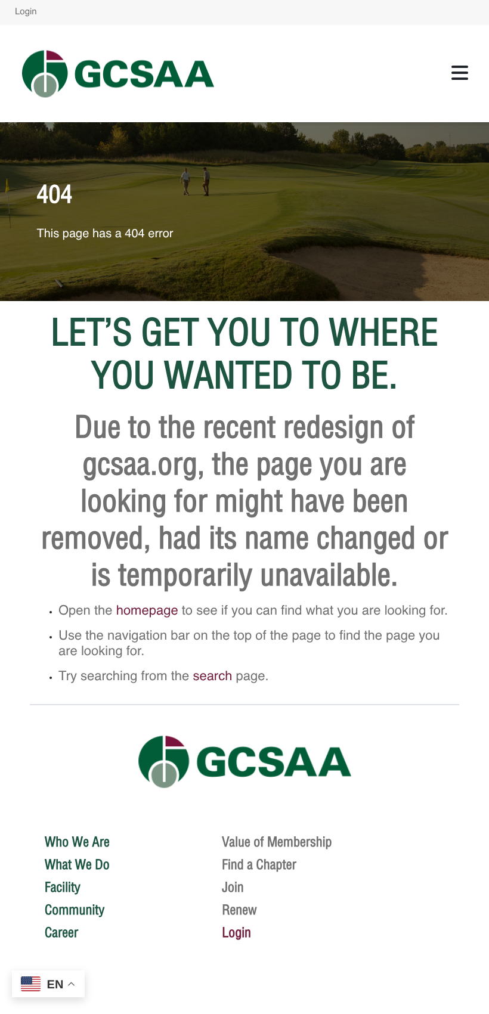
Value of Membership (277, 841)
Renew (239, 909)
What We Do (77, 864)
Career (61, 932)
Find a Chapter (259, 864)
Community (74, 909)
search (212, 677)
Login (26, 12)
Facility (63, 887)
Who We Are (77, 841)
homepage (147, 611)
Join (233, 887)
